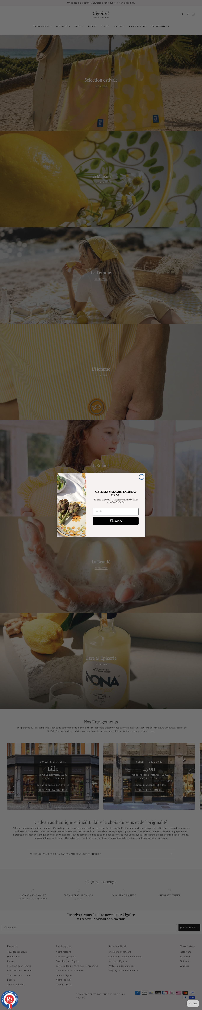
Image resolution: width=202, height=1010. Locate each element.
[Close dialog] (141, 477)
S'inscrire (115, 520)
